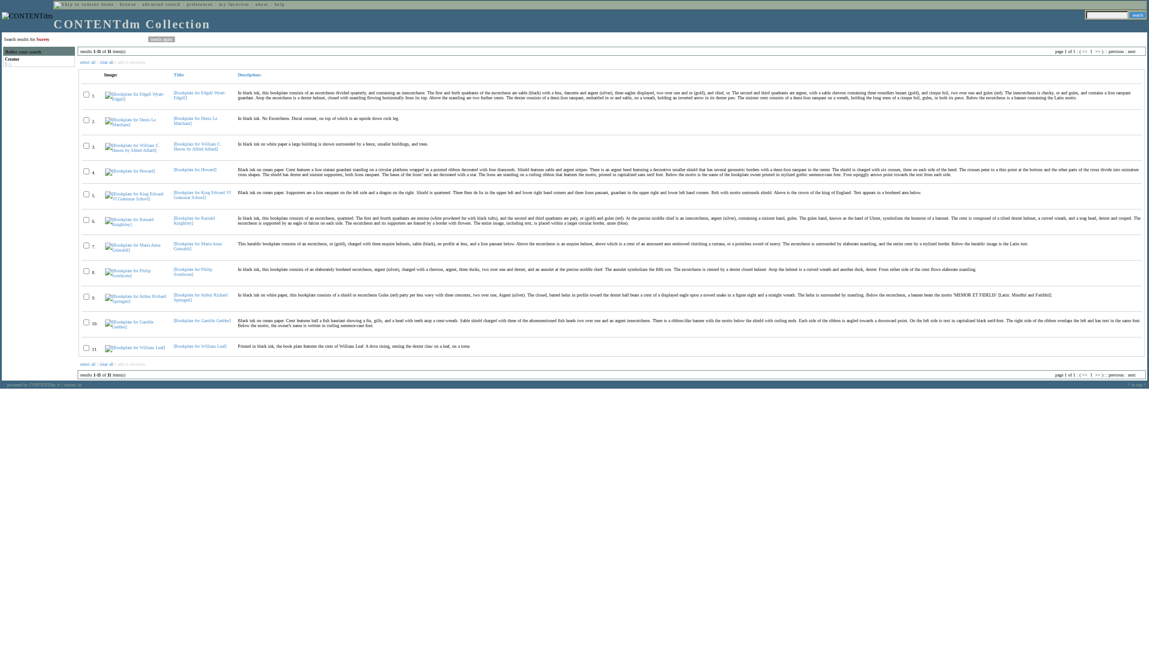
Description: (249, 74)
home (107, 4)
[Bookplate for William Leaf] (200, 346)
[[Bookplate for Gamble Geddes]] (135, 326)
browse (128, 4)
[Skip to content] (76, 4)
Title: (179, 74)
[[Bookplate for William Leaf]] (135, 347)
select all (88, 62)
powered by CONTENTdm (33, 384)
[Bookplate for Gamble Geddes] (202, 320)
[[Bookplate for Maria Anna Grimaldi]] (135, 250)
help (280, 4)
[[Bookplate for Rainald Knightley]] (135, 224)
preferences (200, 4)
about (261, 4)
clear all (107, 62)
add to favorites (131, 62)
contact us (73, 384)
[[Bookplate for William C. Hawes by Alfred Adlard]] (135, 150)
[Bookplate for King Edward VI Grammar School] (202, 195)
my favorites (234, 4)
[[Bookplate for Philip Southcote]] (135, 275)
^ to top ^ (1137, 384)
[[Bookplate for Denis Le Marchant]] (135, 124)
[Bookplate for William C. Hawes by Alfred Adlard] (198, 146)
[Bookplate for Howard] (195, 169)
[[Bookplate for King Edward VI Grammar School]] (135, 198)
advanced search (161, 4)
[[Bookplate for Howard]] (130, 170)
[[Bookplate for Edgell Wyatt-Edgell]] (135, 99)
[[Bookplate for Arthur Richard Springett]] (135, 301)
